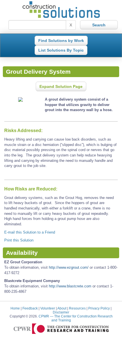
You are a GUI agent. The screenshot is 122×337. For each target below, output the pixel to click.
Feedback (30, 308)
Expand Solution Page (61, 86)
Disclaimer (61, 312)
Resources (77, 308)
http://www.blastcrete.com (70, 286)
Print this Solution (18, 240)
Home (15, 308)
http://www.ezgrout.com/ (69, 267)
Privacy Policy (99, 308)
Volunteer (47, 308)
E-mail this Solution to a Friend (29, 232)
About (61, 308)
